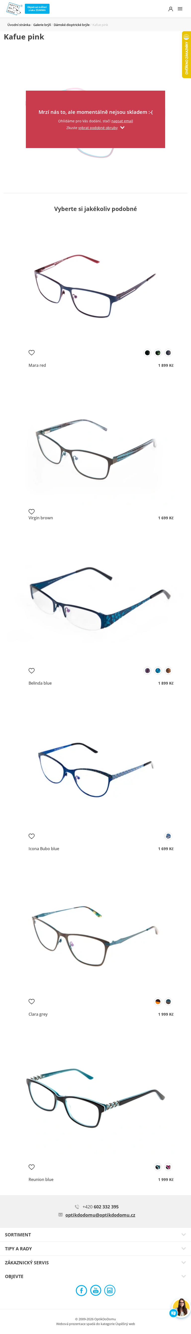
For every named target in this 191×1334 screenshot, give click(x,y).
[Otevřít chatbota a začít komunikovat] (181, 1308)
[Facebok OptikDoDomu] (81, 1291)
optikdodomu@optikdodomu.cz (100, 1215)
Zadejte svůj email (95, 97)
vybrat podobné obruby (98, 127)
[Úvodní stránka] (14, 8)
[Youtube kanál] (95, 1291)
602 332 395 (101, 1207)
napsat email (122, 121)
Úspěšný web (125, 1324)
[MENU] (180, 8)
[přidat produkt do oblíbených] (32, 353)
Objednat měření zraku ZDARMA (37, 8)
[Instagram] (109, 1291)
